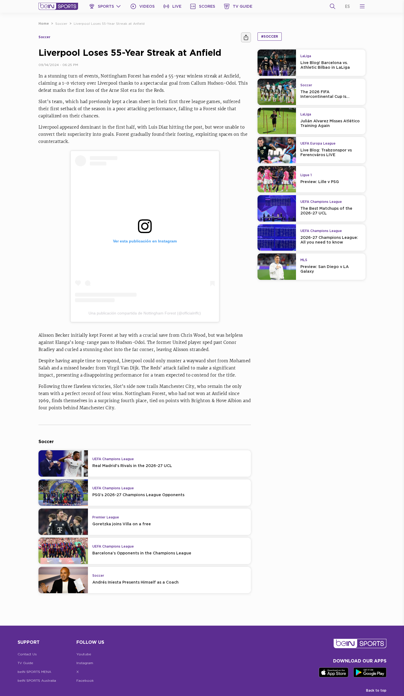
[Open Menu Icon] (362, 6)
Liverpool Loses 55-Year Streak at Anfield (109, 23)
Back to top (376, 690)
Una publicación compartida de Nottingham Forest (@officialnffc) (144, 313)
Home (43, 23)
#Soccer (269, 36)
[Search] (332, 6)
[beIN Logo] (58, 6)
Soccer (61, 23)
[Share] (246, 37)
